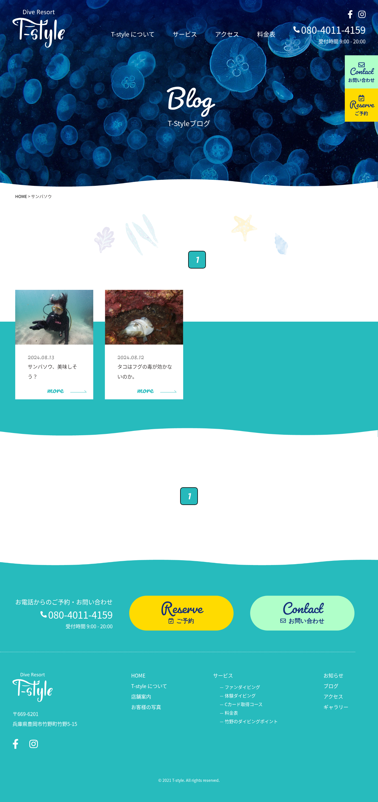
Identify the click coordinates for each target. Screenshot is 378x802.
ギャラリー (335, 706)
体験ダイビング (240, 695)
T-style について (133, 33)
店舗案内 (141, 696)
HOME (21, 196)
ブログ (330, 685)
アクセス (227, 33)
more (55, 386)
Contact (361, 70)
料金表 (266, 33)
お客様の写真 (146, 706)
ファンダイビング (242, 687)
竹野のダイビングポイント (251, 721)
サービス (185, 33)
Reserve (361, 103)
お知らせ (333, 675)
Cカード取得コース (244, 704)
